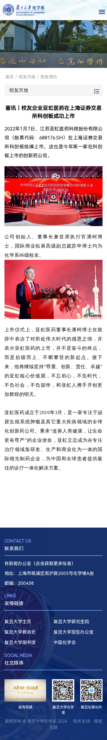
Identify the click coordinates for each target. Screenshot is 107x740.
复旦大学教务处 (20, 632)
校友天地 (27, 76)
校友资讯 (48, 76)
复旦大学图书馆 (20, 642)
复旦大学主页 (17, 621)
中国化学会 (65, 642)
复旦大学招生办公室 (74, 632)
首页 (9, 76)
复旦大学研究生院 (71, 621)
